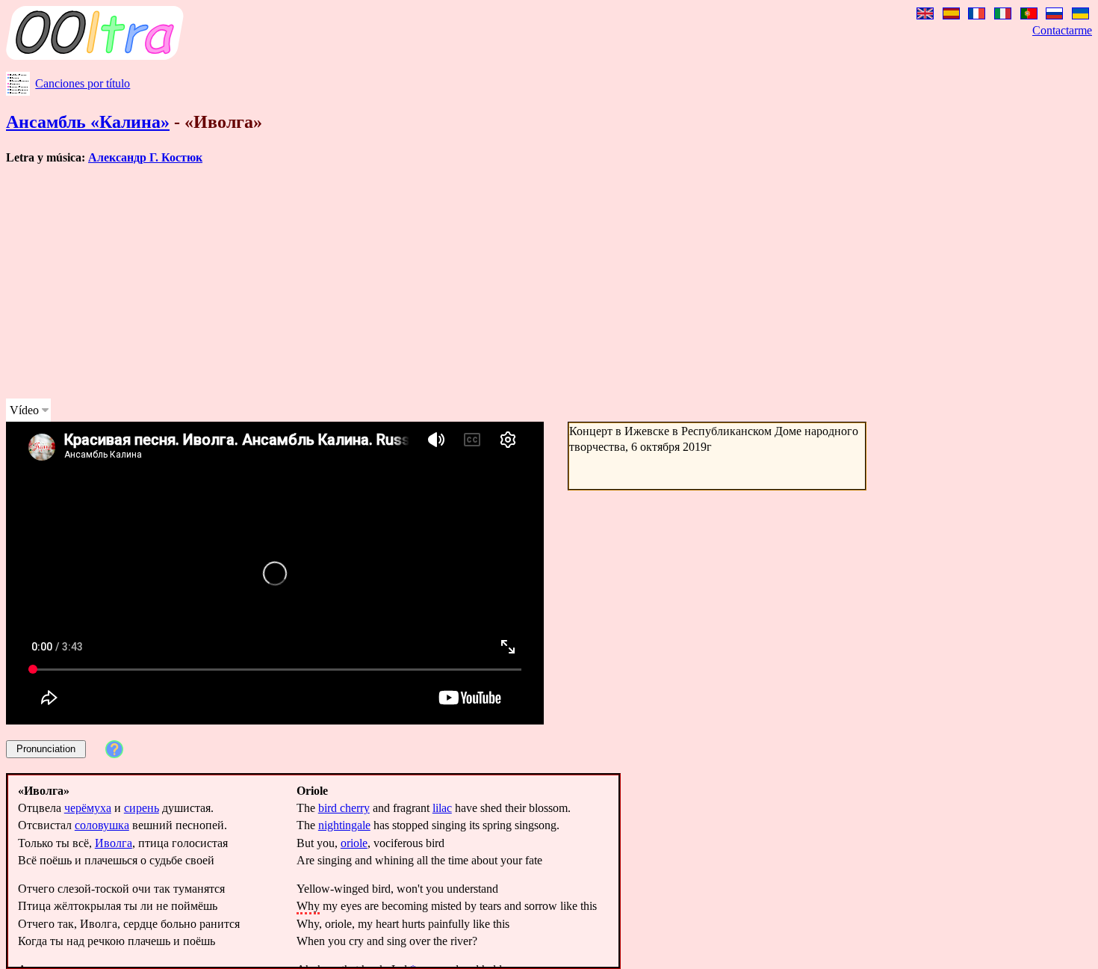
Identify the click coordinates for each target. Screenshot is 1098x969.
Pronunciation (45, 748)
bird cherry (344, 808)
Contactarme (1062, 30)
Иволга (113, 843)
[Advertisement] (454, 282)
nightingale (344, 825)
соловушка (102, 825)
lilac (442, 808)
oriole (354, 843)
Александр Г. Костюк (145, 157)
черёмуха (87, 808)
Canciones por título (82, 83)
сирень (141, 808)
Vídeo (24, 410)
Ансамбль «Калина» (88, 122)
